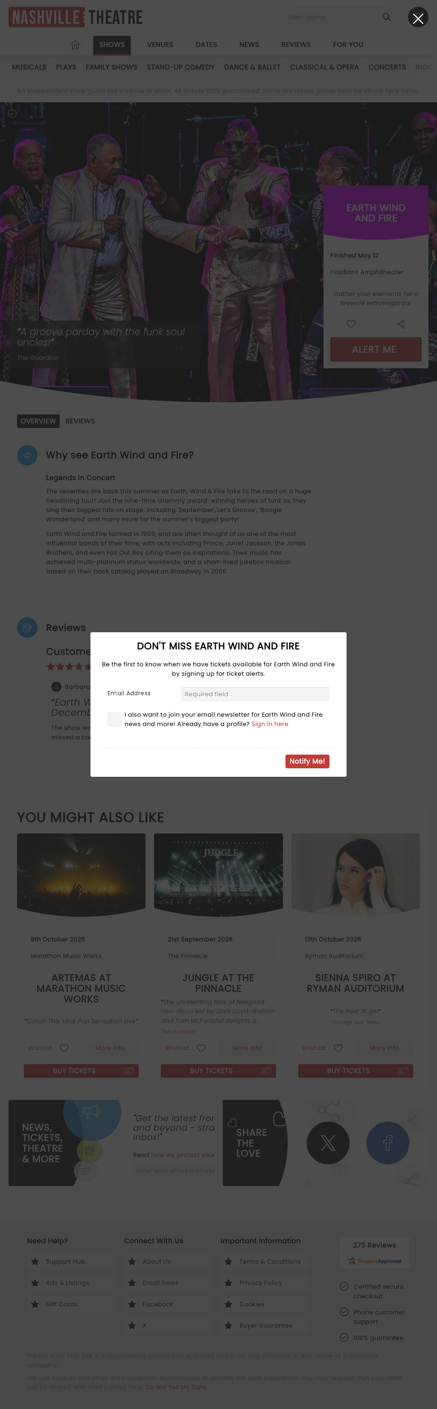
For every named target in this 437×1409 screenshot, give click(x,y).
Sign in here (270, 724)
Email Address (129, 693)
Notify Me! (307, 761)
